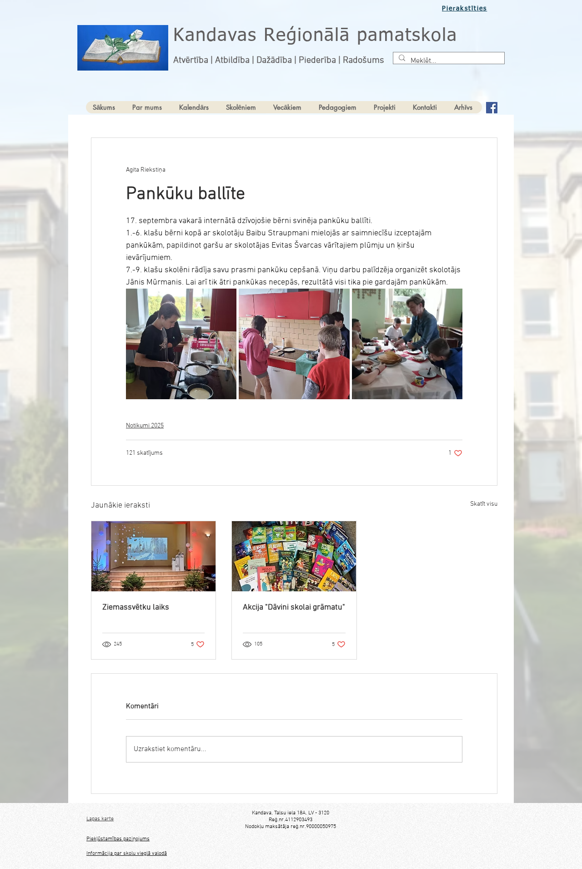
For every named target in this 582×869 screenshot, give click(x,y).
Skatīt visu (483, 504)
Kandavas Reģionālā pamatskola (315, 36)
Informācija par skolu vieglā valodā (126, 853)
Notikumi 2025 (145, 426)
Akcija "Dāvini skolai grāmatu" (294, 607)
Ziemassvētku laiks (135, 607)
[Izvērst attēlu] (181, 344)
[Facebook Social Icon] (491, 107)
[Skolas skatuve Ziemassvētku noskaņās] (153, 556)
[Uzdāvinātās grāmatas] (294, 556)
